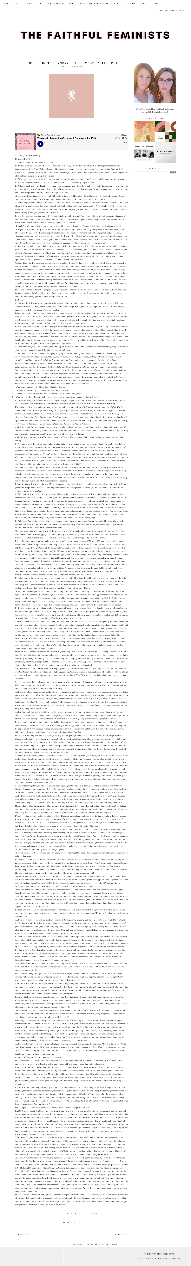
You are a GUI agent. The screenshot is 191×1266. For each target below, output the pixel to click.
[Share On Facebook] (67, 1214)
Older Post (120, 1234)
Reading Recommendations (94, 3)
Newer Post (22, 1234)
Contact (119, 3)
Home (5, 3)
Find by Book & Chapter (61, 3)
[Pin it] (75, 1214)
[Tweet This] (71, 1214)
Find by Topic (34, 3)
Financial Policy (139, 3)
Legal (157, 3)
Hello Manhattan (170, 1259)
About (18, 3)
